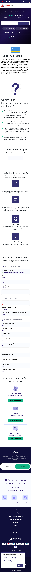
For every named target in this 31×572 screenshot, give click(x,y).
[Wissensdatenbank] (6, 1)
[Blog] (9, 1)
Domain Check (14, 11)
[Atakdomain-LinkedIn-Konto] (17, 550)
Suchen (22, 466)
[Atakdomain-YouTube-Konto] (20, 550)
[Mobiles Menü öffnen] (28, 6)
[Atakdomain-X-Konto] (12, 550)
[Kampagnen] (23, 2)
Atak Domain (6, 11)
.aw (15, 158)
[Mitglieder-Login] (26, 2)
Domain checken (23, 23)
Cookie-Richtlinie (7, 560)
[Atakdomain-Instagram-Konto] (14, 550)
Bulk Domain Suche (10, 28)
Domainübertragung (23, 28)
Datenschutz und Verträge (9, 557)
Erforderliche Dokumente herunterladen (13, 272)
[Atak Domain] (7, 5)
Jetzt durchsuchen (15, 400)
